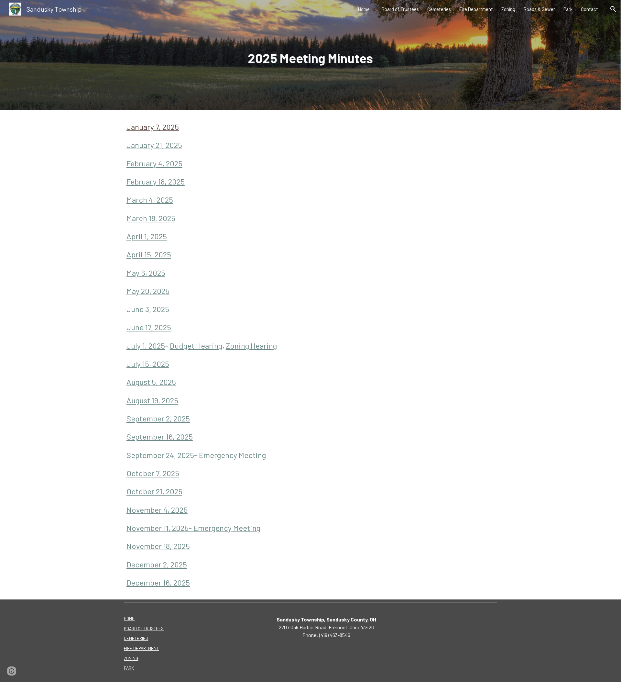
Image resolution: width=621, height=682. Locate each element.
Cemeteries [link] (439, 9)
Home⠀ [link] (365, 9)
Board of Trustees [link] (400, 9)
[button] (613, 9)
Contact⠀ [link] (591, 9)
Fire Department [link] (476, 9)
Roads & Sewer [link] (539, 9)
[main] (310, 55)
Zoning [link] (508, 9)
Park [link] (567, 9)
